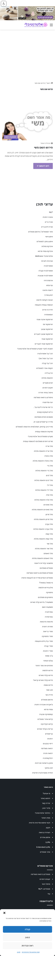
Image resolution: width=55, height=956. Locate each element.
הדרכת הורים (47, 310)
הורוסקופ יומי (48, 324)
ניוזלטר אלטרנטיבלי (42, 813)
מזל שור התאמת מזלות (44, 548)
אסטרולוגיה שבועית (45, 275)
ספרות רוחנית (47, 626)
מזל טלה (49, 495)
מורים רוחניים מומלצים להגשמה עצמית (38, 441)
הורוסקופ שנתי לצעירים (44, 344)
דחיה (27, 937)
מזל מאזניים (48, 505)
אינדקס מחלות (47, 246)
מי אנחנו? (46, 793)
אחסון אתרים (45, 837)
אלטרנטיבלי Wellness (44, 256)
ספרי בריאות (48, 631)
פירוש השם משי (43, 147)
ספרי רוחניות (48, 651)
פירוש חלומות (47, 670)
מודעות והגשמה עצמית (44, 431)
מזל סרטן (49, 514)
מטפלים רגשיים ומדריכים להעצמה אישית (37, 578)
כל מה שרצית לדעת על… (43, 407)
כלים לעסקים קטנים (45, 412)
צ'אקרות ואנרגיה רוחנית (43, 704)
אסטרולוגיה (48, 266)
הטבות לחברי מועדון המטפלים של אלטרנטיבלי (35, 349)
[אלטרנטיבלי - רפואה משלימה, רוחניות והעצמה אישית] (36, 25)
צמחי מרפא (48, 709)
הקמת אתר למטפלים (44, 368)
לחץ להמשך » (43, 166)
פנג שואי (49, 690)
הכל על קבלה (47, 363)
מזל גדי (50, 466)
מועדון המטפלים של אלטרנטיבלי (40, 436)
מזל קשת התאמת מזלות (43, 539)
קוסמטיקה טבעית (46, 714)
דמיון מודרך (48, 295)
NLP (51, 212)
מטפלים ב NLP (44, 889)
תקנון (18, 952)
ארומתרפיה (48, 280)
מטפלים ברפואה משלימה (40, 874)
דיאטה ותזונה (48, 290)
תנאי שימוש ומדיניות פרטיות (31, 952)
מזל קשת (49, 534)
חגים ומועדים (48, 383)
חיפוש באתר (45, 798)
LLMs (48, 842)
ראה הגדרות (27, 945)
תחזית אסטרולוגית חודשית (42, 773)
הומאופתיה (48, 314)
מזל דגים (49, 475)
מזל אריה (49, 446)
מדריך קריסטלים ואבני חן (43, 422)
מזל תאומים (48, 553)
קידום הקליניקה (47, 724)
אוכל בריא (49, 222)
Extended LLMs (43, 847)
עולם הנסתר (48, 661)
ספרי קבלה (48, 646)
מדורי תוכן (46, 808)
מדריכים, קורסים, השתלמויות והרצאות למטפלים (34, 427)
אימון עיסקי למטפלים (45, 241)
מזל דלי (50, 485)
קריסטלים (49, 734)
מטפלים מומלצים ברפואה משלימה (40, 573)
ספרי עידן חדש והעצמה (44, 641)
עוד (49, 894)
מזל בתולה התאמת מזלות (43, 461)
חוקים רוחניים (48, 388)
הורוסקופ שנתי (47, 339)
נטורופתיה (49, 617)
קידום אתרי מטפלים (45, 719)
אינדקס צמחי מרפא (45, 251)
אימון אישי (49, 236)
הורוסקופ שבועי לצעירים (43, 334)
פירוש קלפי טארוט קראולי (43, 680)
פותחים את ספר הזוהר (44, 665)
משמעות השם (47, 607)
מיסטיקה (49, 592)
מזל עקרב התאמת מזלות (43, 529)
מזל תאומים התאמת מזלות (42, 558)
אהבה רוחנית (48, 217)
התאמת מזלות (47, 378)
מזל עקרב (49, 524)
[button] (4, 912)
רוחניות (50, 739)
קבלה (27, 929)
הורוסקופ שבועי (47, 329)
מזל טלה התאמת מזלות (43, 500)
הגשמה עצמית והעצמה (44, 305)
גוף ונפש (49, 285)
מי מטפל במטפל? (46, 583)
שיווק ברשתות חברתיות (44, 763)
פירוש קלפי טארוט (46, 675)
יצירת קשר (46, 803)
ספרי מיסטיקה (47, 636)
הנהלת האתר (45, 143)
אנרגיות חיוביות (47, 261)
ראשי (49, 83)
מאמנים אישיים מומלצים (44, 417)
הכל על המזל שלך (45, 358)
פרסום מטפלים (47, 700)
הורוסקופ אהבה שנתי (45, 319)
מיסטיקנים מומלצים (45, 597)
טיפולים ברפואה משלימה (43, 397)
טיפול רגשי (46, 884)
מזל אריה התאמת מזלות (43, 451)
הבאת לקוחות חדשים (45, 300)
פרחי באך (49, 695)
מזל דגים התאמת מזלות (43, 480)
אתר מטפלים (45, 852)
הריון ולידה (49, 373)
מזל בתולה (48, 456)
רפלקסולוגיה (48, 758)
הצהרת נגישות (44, 832)
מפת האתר (45, 818)
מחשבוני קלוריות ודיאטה (43, 563)
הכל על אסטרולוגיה (45, 353)
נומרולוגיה (49, 612)
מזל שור (50, 544)
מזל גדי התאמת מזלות (44, 470)
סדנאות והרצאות (46, 622)
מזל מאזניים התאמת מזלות (42, 509)
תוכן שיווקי (49, 768)
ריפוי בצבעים (48, 743)
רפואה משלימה (47, 748)
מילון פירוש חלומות (45, 587)
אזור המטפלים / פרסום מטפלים (40, 232)
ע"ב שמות (49, 656)
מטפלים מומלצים (46, 568)
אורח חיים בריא (47, 227)
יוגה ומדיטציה (48, 402)
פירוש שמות (48, 685)
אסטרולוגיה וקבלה (46, 271)
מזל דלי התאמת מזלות (44, 490)
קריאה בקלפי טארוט (45, 729)
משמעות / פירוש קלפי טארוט (41, 602)
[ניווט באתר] (51, 26)
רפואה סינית (48, 753)
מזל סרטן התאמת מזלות (43, 519)
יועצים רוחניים (45, 879)
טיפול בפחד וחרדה (45, 392)
